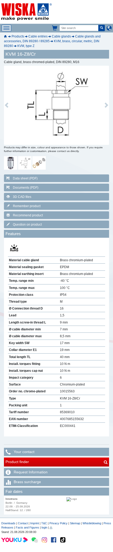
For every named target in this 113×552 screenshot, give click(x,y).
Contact (23, 523)
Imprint (34, 523)
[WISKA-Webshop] (55, 27)
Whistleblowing (92, 523)
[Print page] (51, 527)
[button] (6, 105)
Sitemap (75, 523)
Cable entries (38, 36)
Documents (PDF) (25, 187)
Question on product (27, 224)
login (44, 527)
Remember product (26, 206)
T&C (44, 523)
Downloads (8, 523)
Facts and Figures (27, 527)
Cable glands (61, 36)
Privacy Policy (58, 523)
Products (18, 36)
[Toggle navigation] (6, 28)
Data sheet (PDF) (25, 178)
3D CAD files (22, 197)
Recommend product (28, 215)
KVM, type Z (25, 46)
